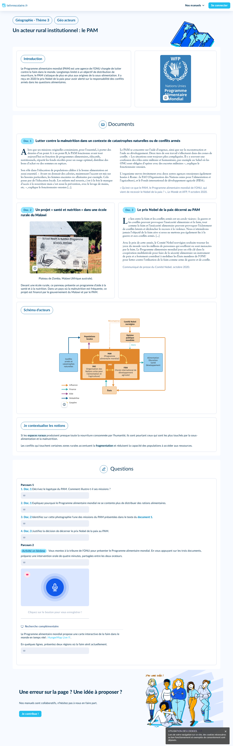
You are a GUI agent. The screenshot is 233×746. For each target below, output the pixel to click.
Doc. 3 (28, 531)
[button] (74, 79)
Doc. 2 (28, 517)
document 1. (145, 517)
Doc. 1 (28, 489)
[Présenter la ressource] (123, 58)
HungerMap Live (58, 637)
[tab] (199, 486)
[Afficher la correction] (199, 486)
